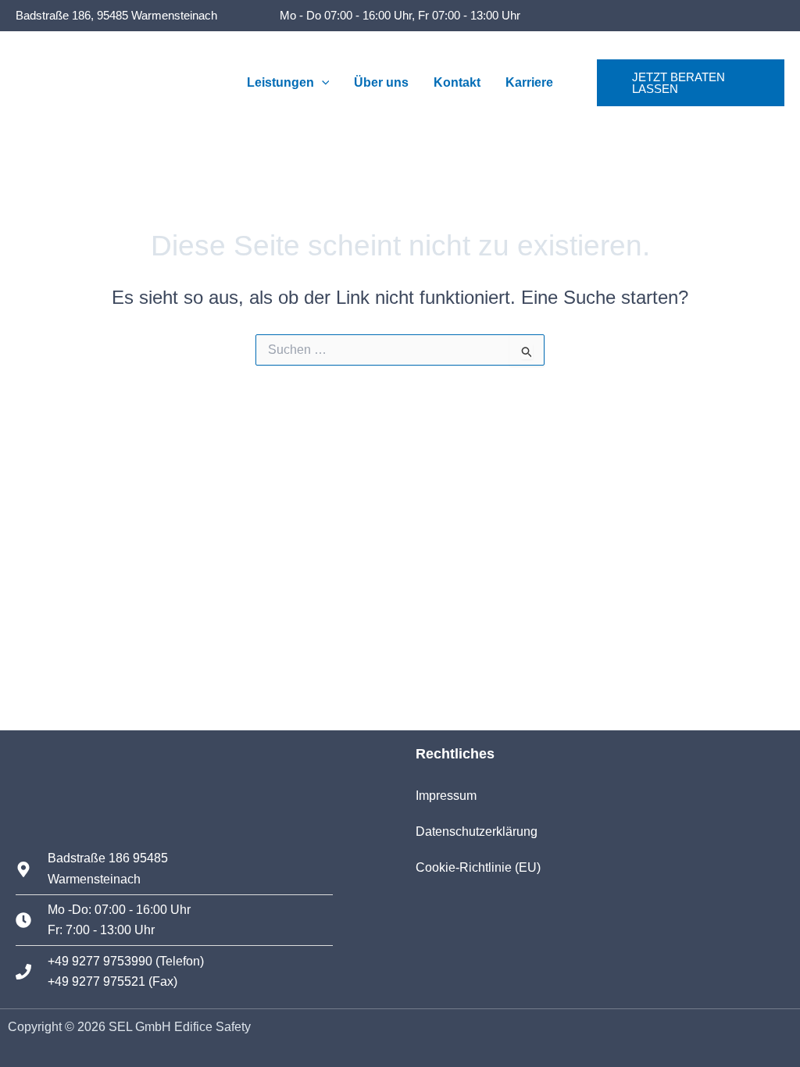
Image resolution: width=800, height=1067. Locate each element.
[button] (322, 83)
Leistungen (280, 82)
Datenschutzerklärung (477, 831)
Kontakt (457, 82)
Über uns (381, 82)
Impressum (446, 795)
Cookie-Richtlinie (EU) (478, 867)
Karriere (529, 82)
